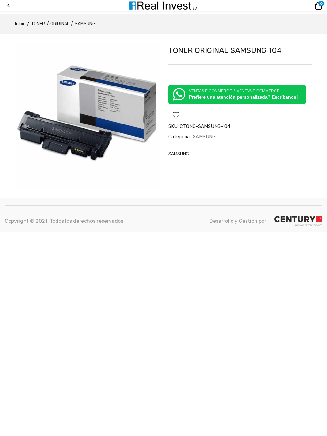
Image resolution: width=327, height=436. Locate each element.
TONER (38, 23)
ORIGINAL (59, 23)
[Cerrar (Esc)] (320, 7)
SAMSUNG (85, 23)
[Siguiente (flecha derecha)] (316, 218)
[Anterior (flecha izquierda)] (11, 218)
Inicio (20, 23)
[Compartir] (306, 7)
